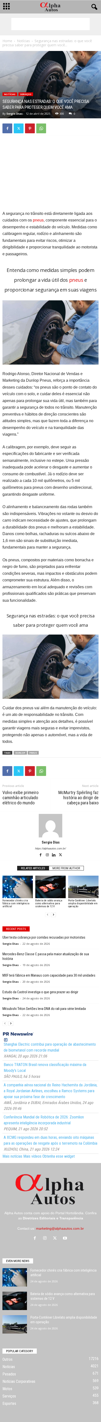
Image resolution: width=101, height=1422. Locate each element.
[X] (19, 128)
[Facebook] (7, 128)
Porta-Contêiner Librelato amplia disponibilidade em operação (83, 903)
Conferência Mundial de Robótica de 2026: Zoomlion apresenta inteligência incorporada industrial (44, 1120)
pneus (38, 220)
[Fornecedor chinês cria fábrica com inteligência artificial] (17, 887)
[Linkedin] (54, 855)
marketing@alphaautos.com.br (60, 1228)
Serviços (25, 94)
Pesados (9, 1374)
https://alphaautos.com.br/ (50, 848)
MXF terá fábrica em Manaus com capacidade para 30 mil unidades (48, 975)
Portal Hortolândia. (69, 1213)
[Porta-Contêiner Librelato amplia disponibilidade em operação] (83, 887)
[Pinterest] (30, 128)
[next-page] (53, 914)
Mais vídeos (32, 1156)
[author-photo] (50, 825)
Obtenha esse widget (58, 1156)
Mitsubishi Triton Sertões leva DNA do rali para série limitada (44, 1009)
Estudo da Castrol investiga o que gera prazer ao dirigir (40, 992)
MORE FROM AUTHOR (66, 868)
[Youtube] (65, 1238)
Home (7, 40)
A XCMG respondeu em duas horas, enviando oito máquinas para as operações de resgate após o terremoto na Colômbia (50, 1140)
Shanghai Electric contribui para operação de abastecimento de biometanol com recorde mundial (50, 1047)
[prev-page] (47, 914)
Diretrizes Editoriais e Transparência (53, 1218)
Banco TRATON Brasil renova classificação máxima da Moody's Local (45, 1067)
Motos (7, 1388)
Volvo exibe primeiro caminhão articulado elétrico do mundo (20, 797)
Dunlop (20, 752)
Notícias (23, 40)
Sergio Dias (14, 113)
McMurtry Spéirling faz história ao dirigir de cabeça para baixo (78, 797)
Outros (7, 1359)
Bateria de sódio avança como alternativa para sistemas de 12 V (48, 903)
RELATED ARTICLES (33, 868)
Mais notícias (12, 1156)
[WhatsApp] (41, 128)
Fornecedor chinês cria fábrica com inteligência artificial (15, 903)
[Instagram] (47, 855)
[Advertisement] (50, 24)
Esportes (9, 1403)
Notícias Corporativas (18, 1381)
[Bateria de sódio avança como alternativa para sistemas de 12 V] (50, 887)
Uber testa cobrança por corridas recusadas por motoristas (43, 937)
